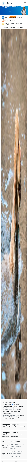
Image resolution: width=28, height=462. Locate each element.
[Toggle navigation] (25, 3)
